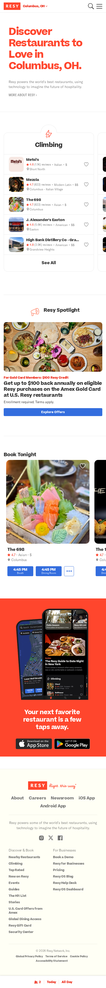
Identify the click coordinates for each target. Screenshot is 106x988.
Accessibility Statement (52, 961)
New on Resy (18, 876)
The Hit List (17, 896)
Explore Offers (53, 412)
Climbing (15, 863)
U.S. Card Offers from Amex (25, 910)
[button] (91, 6)
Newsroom (62, 798)
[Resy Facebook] (60, 837)
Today (51, 982)
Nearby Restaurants (24, 857)
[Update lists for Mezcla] (86, 184)
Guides (14, 889)
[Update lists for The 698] (86, 204)
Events (14, 883)
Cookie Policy (79, 956)
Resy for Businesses (68, 863)
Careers (37, 798)
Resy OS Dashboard (68, 889)
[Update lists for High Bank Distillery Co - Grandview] (86, 244)
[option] (55, 370)
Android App (53, 806)
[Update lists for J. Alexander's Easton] (86, 224)
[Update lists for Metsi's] (86, 164)
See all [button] (49, 263)
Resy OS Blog (63, 876)
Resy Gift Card (20, 925)
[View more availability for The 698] (69, 571)
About (17, 798)
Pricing (58, 870)
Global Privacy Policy (29, 956)
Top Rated (16, 870)
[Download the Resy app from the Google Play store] (72, 743)
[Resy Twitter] (50, 837)
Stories (14, 902)
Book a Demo (63, 857)
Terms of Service (56, 956)
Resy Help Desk (65, 883)
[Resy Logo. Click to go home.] (13, 6)
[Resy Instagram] (41, 837)
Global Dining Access (25, 919)
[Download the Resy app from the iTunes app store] (34, 743)
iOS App (87, 798)
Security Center (21, 932)
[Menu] (98, 6)
